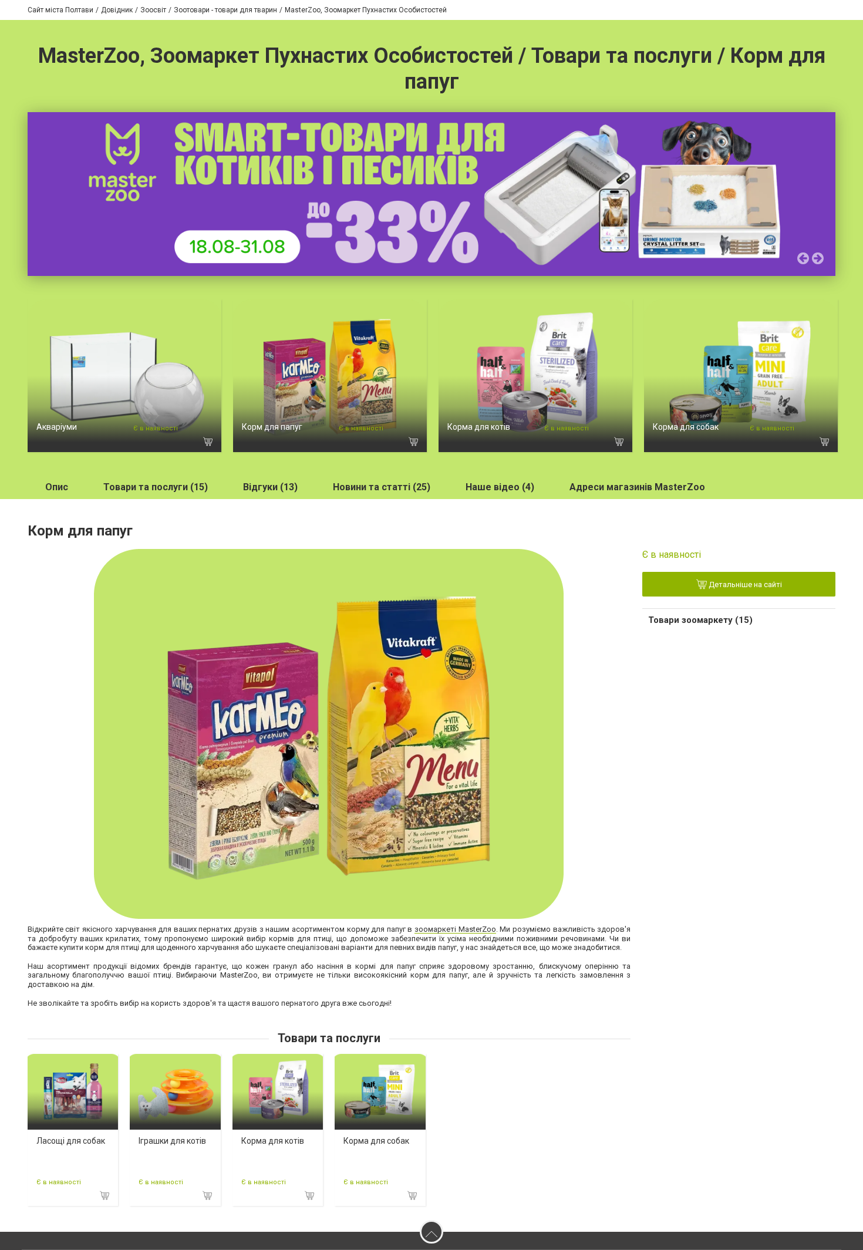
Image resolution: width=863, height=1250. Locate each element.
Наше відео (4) (500, 487)
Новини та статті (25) (381, 487)
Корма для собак (686, 427)
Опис (56, 487)
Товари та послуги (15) (155, 487)
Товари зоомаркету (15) (700, 620)
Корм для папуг (272, 427)
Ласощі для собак (70, 1140)
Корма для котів (478, 427)
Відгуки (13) (270, 487)
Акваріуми (56, 427)
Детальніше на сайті (744, 585)
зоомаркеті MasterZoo (455, 929)
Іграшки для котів (172, 1140)
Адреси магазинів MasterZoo (637, 487)
